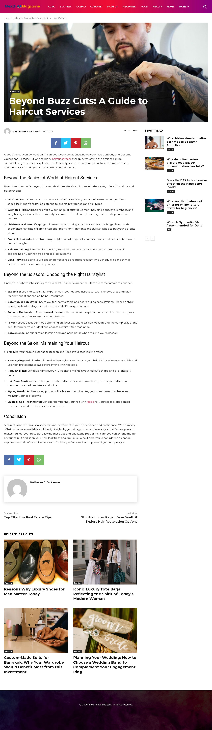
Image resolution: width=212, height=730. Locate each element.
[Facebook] (56, 143)
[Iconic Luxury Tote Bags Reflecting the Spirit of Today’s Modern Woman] (105, 562)
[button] (205, 6)
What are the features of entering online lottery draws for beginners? (184, 205)
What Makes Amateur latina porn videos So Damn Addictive (186, 142)
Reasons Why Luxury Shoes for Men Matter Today (34, 591)
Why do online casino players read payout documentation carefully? (185, 163)
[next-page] (153, 238)
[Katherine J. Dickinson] (8, 131)
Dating (170, 149)
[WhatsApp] (86, 143)
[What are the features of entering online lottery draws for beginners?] (154, 205)
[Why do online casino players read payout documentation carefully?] (154, 163)
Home (7, 18)
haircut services (61, 158)
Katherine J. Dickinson (27, 131)
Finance (171, 191)
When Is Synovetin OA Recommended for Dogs (184, 224)
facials (90, 401)
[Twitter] (66, 143)
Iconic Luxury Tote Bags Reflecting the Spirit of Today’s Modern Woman (103, 594)
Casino (170, 170)
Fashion (16, 18)
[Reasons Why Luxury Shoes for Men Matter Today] (36, 562)
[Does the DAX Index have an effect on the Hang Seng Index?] (154, 184)
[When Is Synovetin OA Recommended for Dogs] (154, 226)
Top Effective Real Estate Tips (28, 517)
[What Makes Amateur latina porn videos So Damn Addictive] (154, 142)
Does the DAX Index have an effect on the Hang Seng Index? (187, 184)
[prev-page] (147, 238)
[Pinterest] (76, 143)
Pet (169, 230)
